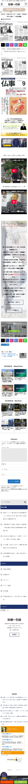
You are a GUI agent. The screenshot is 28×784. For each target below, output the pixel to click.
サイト (4, 475)
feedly (14, 330)
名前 (4, 464)
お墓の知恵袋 (7, 569)
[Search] (25, 502)
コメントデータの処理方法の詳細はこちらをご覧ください (14, 489)
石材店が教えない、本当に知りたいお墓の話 (15, 598)
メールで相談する (14, 310)
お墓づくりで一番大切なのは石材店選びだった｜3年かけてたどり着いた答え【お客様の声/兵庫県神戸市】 (15, 516)
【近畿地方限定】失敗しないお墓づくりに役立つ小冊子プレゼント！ (14, 10)
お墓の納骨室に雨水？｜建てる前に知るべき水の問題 (15, 555)
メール (4, 469)
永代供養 (5, 591)
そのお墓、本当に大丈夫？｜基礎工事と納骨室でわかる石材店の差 (15, 546)
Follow (14, 326)
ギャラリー (6, 580)
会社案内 (14, 634)
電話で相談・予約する (14, 302)
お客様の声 (6, 574)
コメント (5, 447)
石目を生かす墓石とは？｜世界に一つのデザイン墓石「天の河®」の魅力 (15, 538)
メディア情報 (5, 344)
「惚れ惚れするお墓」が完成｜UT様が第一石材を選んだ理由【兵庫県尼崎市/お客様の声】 (14, 527)
